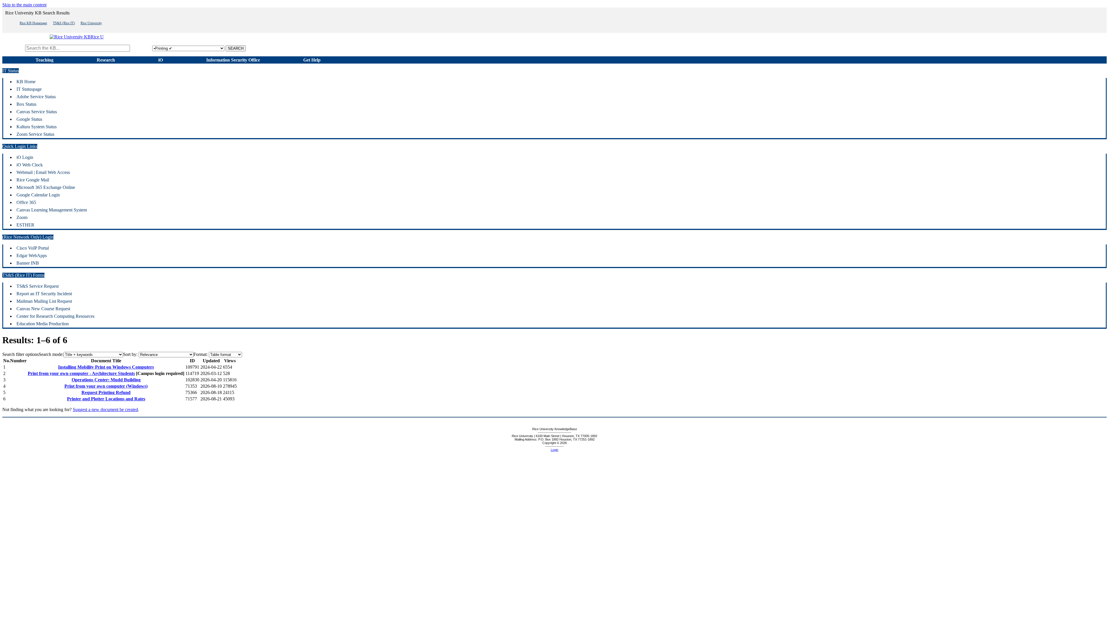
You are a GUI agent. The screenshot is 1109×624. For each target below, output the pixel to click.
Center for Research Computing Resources (55, 316)
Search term (13, 48)
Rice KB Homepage (33, 23)
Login (554, 450)
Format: (200, 354)
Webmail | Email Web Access (43, 172)
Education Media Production (42, 323)
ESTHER (25, 224)
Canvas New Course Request (43, 308)
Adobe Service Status (36, 96)
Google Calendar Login (38, 194)
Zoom (21, 217)
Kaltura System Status (36, 126)
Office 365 (26, 202)
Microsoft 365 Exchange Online (45, 187)
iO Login (24, 157)
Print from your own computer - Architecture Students (81, 373)
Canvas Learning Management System (51, 209)
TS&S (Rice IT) (64, 23)
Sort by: (130, 354)
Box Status (26, 104)
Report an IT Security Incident (44, 293)
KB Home (26, 81)
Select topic (141, 48)
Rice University (91, 23)
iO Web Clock (29, 164)
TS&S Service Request (37, 286)
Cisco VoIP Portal (32, 248)
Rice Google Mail (32, 179)
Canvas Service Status (36, 111)
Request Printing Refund (106, 392)
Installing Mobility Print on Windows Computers (106, 367)
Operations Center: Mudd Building (106, 379)
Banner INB (27, 263)
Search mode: (51, 354)
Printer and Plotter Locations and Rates (106, 398)
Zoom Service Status (35, 134)
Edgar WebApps (31, 255)
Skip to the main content (24, 4)
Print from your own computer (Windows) (106, 386)
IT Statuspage (29, 89)
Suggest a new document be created (105, 409)
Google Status (29, 119)
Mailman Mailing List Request (44, 301)
